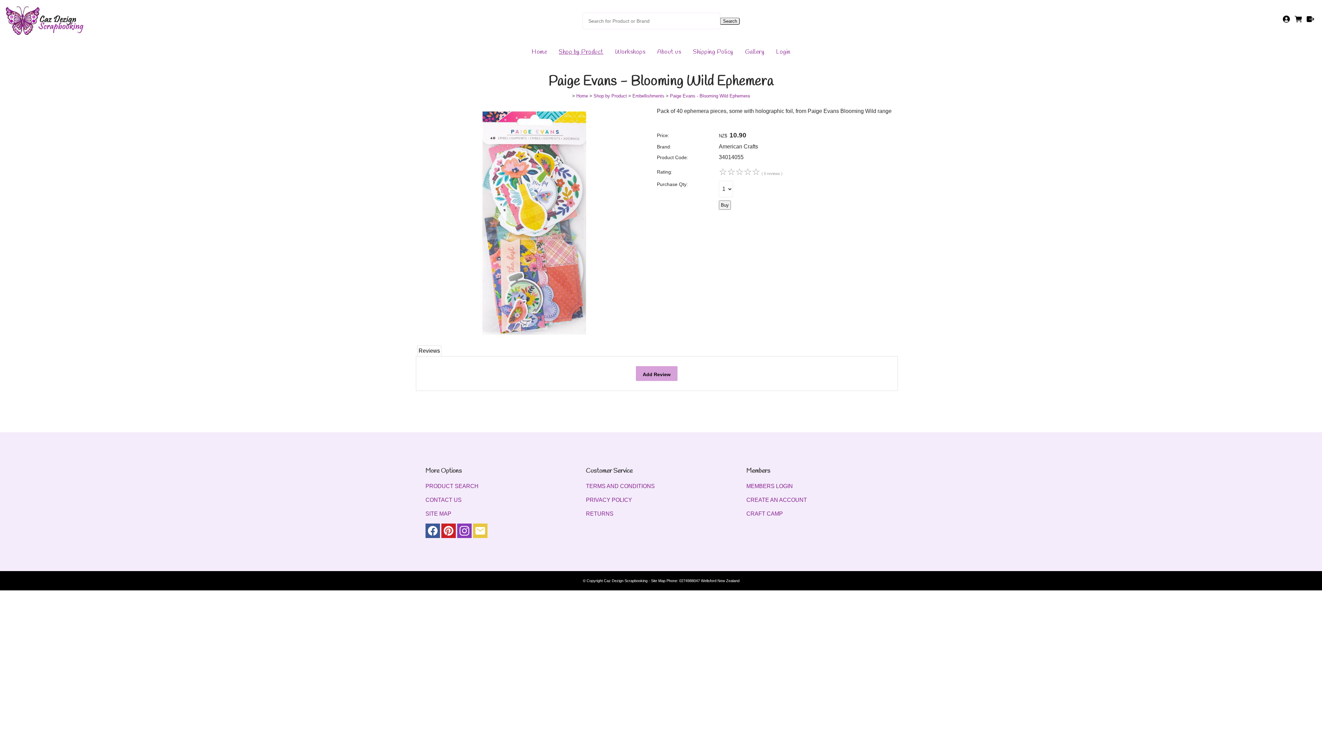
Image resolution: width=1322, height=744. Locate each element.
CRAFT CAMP (764, 514)
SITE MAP (438, 514)
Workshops (630, 52)
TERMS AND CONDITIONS (620, 486)
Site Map (658, 581)
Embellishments (648, 96)
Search (730, 21)
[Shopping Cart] (1298, 21)
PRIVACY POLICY (609, 500)
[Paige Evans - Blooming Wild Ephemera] (531, 337)
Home (539, 52)
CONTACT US (444, 500)
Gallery (755, 52)
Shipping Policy (713, 52)
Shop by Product (581, 52)
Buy (725, 205)
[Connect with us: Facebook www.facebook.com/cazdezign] (433, 532)
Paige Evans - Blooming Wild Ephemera (710, 96)
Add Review (657, 374)
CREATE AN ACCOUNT (776, 500)
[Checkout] (1310, 21)
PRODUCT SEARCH (452, 486)
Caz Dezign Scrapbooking (626, 581)
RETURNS (599, 514)
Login (783, 52)
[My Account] (1286, 21)
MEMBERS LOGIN (769, 486)
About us (669, 52)
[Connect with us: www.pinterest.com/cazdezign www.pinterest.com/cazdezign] (448, 532)
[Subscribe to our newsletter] (480, 532)
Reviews (429, 351)
